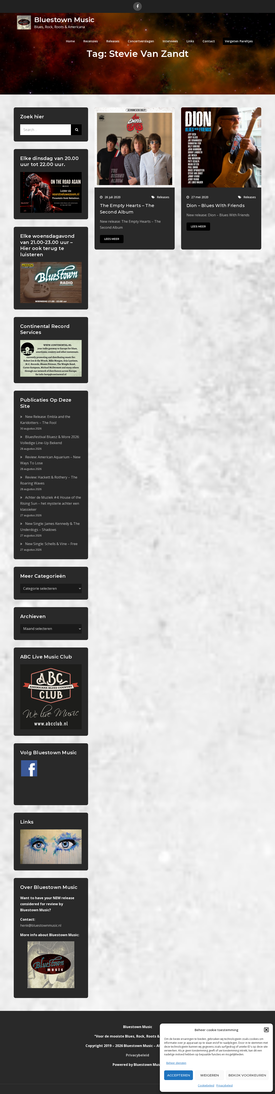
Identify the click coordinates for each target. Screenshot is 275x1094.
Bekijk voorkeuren (247, 1075)
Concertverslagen (141, 41)
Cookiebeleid (206, 1085)
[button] (266, 1030)
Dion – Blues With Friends (215, 205)
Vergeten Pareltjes (239, 41)
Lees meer (111, 239)
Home (70, 41)
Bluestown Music (64, 19)
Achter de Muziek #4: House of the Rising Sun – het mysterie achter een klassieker (50, 503)
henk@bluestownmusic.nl (40, 925)
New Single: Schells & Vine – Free (51, 543)
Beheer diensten (176, 1063)
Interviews (170, 41)
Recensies (90, 41)
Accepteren (178, 1075)
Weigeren (209, 1075)
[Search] (76, 129)
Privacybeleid (224, 1085)
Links (190, 41)
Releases (112, 41)
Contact (209, 41)
